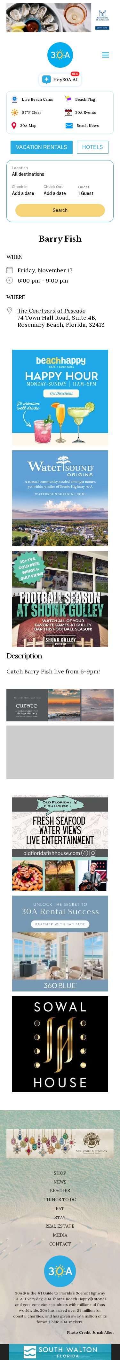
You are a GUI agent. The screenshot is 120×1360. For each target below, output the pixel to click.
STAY (60, 1217)
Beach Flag (85, 99)
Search (60, 210)
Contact (60, 1244)
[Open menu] (106, 55)
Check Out (53, 186)
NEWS (60, 1182)
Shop (60, 1173)
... (27, 193)
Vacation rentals (41, 147)
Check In (20, 186)
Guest (83, 187)
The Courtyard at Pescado (51, 310)
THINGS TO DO (60, 1199)
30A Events (85, 112)
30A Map (28, 125)
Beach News (87, 125)
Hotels (92, 147)
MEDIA (60, 1235)
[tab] (42, 147)
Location (20, 168)
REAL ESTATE (60, 1226)
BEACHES (60, 1190)
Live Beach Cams (37, 99)
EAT (60, 1208)
